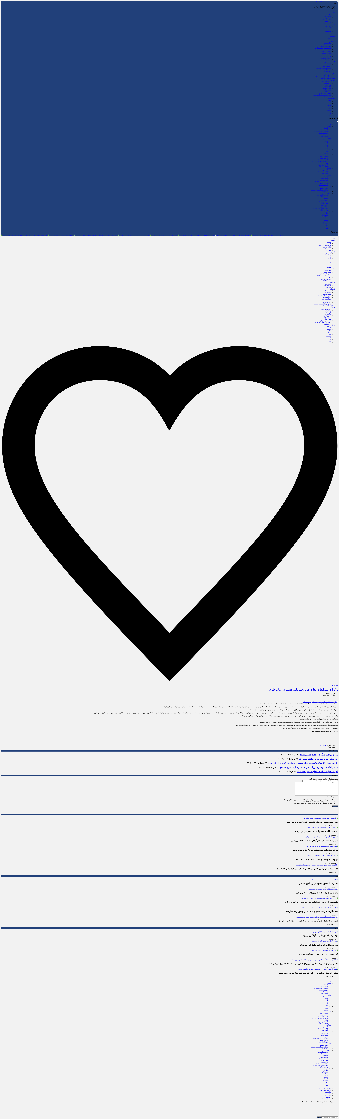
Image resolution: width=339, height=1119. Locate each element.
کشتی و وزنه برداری (325, 93)
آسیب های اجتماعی (325, 46)
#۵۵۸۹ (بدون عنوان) (325, 1088)
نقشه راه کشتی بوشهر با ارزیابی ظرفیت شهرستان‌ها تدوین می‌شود (308, 767)
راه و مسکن (327, 21)
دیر (330, 113)
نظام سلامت (327, 43)
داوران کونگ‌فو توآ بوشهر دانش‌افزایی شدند (319, 754)
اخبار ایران (328, 59)
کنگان (329, 103)
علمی (333, 73)
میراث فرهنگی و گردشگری (323, 48)
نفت (330, 28)
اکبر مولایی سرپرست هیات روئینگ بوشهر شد (318, 759)
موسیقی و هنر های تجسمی (323, 68)
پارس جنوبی (327, 26)
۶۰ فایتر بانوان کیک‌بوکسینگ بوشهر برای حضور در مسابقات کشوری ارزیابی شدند (302, 763)
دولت (329, 38)
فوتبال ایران (327, 90)
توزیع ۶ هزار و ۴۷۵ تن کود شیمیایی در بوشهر (164, 235)
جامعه (333, 41)
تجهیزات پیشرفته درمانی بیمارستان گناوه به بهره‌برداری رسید (197, 235)
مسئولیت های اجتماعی (328, 78)
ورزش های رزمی (326, 81)
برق (330, 34)
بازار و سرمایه (327, 19)
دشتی (329, 106)
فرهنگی (332, 61)
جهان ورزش (327, 86)
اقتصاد (333, 12)
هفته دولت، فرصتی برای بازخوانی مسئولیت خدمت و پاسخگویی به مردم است (24, 235)
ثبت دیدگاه (335, 806)
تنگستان (328, 108)
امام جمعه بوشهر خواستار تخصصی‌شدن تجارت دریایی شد (233, 235)
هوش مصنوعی (326, 74)
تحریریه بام (323, 745)
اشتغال (329, 14)
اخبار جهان (328, 56)
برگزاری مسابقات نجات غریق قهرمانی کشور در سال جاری (303, 689)
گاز (330, 29)
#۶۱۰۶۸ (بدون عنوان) (325, 1090)
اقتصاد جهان (327, 22)
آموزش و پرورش (326, 51)
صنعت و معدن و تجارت (324, 17)
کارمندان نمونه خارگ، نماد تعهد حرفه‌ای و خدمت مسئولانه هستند (271, 235)
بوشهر (329, 100)
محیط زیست (327, 44)
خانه (333, 11)
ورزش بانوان (327, 83)
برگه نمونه (328, 1092)
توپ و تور (328, 85)
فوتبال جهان (327, 91)
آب (330, 33)
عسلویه (329, 110)
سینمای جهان (327, 64)
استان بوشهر (331, 98)
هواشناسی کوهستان (325, 1098)
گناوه (329, 105)
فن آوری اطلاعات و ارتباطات (322, 76)
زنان (330, 49)
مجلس (329, 39)
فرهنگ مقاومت (326, 71)
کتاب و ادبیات (327, 66)
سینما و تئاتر (327, 63)
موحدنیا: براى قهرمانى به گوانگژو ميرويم (61, 235)
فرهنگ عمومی (327, 69)
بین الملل (332, 54)
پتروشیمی (328, 31)
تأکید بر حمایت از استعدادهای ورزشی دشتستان (317, 771)
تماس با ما (328, 1093)
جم (330, 111)
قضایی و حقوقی (326, 53)
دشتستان (328, 101)
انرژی (333, 24)
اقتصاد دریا (328, 16)
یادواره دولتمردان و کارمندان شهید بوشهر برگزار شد (134, 235)
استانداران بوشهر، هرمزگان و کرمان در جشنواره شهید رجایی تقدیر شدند (96, 235)
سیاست (332, 36)
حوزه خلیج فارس (326, 58)
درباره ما (328, 1097)
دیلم (330, 115)
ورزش (333, 80)
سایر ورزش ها (327, 88)
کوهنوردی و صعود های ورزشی (322, 95)
